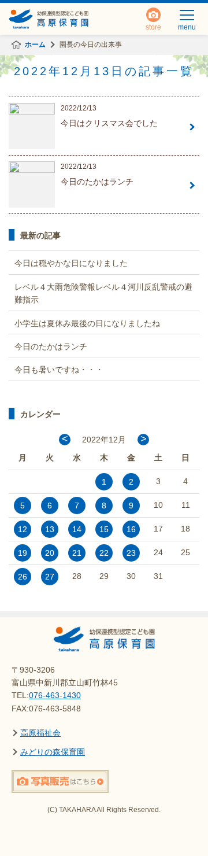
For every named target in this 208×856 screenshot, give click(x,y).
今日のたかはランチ (50, 346)
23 (131, 553)
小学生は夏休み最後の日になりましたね (87, 323)
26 (22, 576)
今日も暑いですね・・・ (58, 369)
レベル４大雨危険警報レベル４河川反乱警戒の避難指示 (103, 293)
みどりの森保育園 (52, 752)
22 (104, 553)
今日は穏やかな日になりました (71, 263)
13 (49, 529)
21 (76, 553)
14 (76, 529)
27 (49, 576)
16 (131, 529)
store (153, 24)
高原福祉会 (40, 732)
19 (22, 553)
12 (22, 529)
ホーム (35, 44)
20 (49, 553)
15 (104, 529)
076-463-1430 (55, 695)
